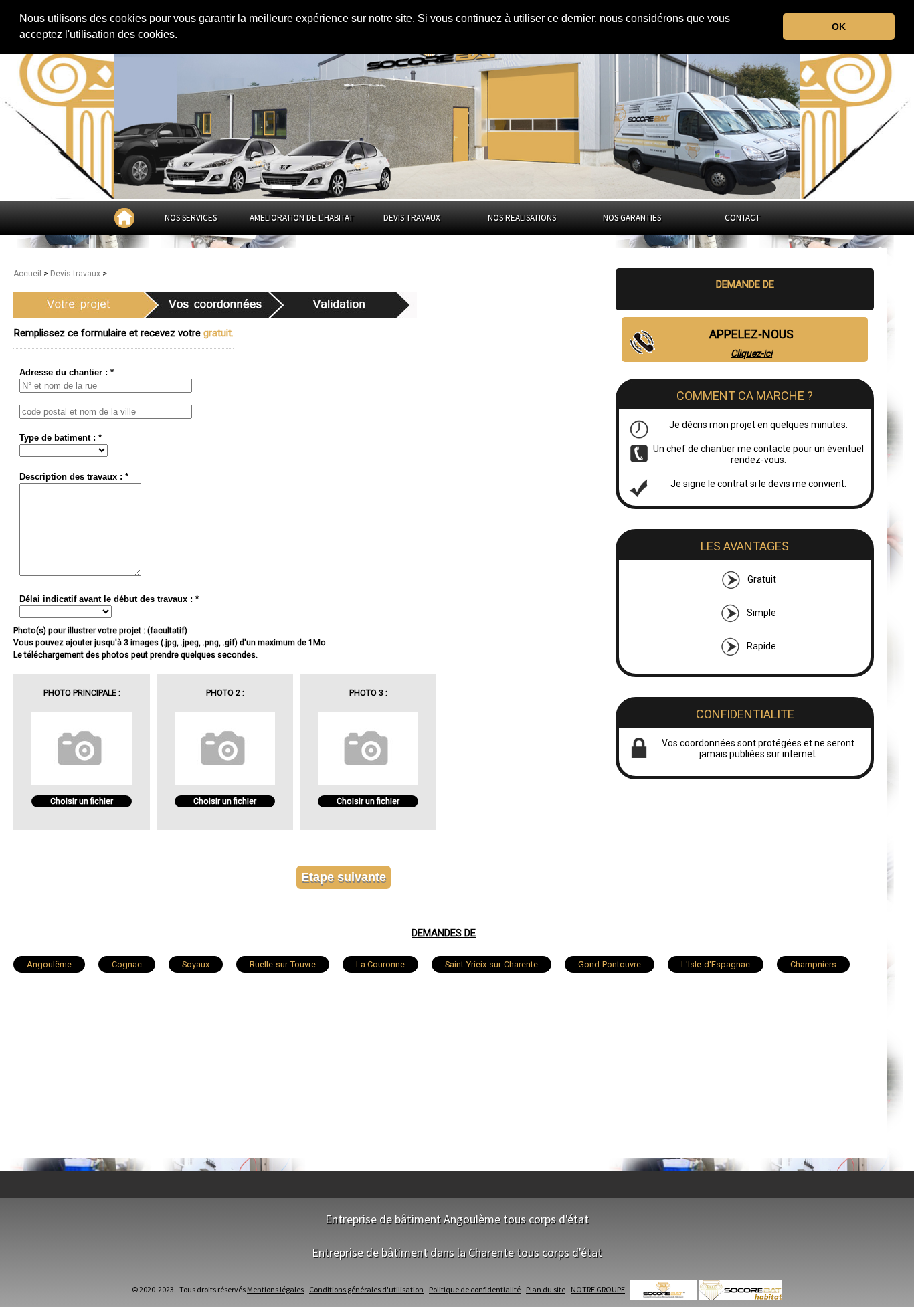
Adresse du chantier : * (66, 372)
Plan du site (545, 1289)
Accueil (28, 273)
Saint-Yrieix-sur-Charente (491, 964)
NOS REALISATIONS (522, 217)
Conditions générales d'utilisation (366, 1289)
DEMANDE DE (745, 284)
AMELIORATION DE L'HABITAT (301, 217)
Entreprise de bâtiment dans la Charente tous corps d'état (457, 1252)
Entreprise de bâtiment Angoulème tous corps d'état (457, 1219)
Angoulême (49, 964)
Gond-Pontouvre (609, 964)
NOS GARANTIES (632, 217)
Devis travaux (76, 273)
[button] (182, 36)
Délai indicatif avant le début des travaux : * (109, 599)
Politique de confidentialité (475, 1289)
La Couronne (380, 964)
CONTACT (742, 217)
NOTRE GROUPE (598, 1289)
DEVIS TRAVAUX (411, 217)
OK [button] (839, 26)
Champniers (813, 964)
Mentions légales (275, 1289)
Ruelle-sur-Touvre (283, 964)
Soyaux (195, 964)
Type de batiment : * (60, 438)
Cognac (127, 964)
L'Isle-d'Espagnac (715, 964)
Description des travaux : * (73, 477)
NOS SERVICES (191, 217)
